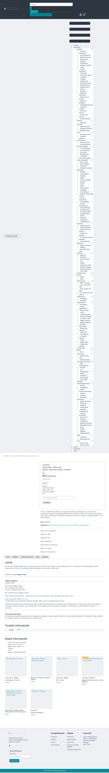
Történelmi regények (83, 337)
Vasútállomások (85, 221)
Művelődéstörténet (86, 425)
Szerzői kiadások (85, 118)
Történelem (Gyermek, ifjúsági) (85, 157)
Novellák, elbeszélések (83, 325)
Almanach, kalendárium (83, 52)
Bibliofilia (50, 525)
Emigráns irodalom (86, 65)
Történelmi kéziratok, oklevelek (86, 238)
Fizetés (53, 742)
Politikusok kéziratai (83, 234)
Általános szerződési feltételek (73, 746)
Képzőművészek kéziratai (84, 230)
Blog (75, 451)
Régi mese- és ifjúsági (84, 98)
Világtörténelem (85, 433)
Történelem (13, 456)
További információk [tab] (27, 557)
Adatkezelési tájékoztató (74, 749)
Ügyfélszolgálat (71, 739)
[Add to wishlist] (76, 486)
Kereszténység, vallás (84, 250)
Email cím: (12, 753)
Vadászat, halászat (86, 168)
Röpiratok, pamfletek (82, 102)
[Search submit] (31, 8)
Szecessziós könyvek (83, 115)
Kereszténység (84, 439)
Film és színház (85, 259)
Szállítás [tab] (15, 557)
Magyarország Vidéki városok (86, 195)
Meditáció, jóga (85, 130)
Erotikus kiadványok (82, 70)
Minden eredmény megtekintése (40, 15)
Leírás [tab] (8, 557)
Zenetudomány (84, 445)
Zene (78, 441)
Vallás (79, 435)
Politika (19, 456)
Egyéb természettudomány (85, 390)
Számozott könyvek (83, 112)
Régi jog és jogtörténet (83, 94)
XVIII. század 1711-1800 (85, 289)
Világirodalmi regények (83, 345)
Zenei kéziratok (85, 241)
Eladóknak (54, 736)
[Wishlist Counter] (89, 16)
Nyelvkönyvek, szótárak (81, 274)
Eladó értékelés (55, 745)
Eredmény (34, 11)
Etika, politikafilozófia (83, 364)
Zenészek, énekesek (82, 137)
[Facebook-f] (10, 746)
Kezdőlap (6, 456)
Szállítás (53, 739)
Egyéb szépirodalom (83, 307)
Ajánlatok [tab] (45, 557)
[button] (79, 32)
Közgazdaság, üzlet (84, 357)
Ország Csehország (82, 199)
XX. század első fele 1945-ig (85, 293)
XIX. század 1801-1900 (85, 286)
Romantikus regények (83, 329)
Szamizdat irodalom (83, 108)
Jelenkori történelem (82, 414)
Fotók (78, 132)
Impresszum (70, 742)
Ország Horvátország (83, 204)
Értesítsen (47, 502)
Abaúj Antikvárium (17, 644)
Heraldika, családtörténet (83, 410)
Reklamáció (70, 736)
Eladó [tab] (37, 557)
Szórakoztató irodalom (80, 349)
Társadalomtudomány (83, 362)
